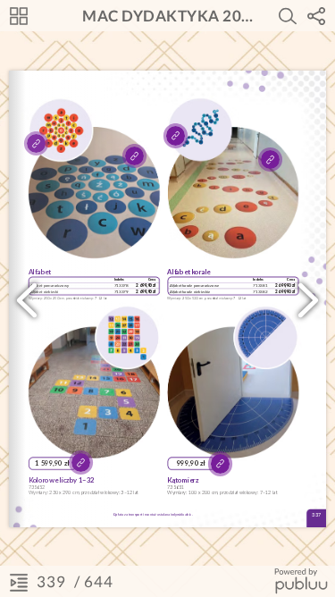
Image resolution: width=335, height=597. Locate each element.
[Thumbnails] (18, 16)
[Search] (287, 16)
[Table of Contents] (18, 581)
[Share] (316, 16)
